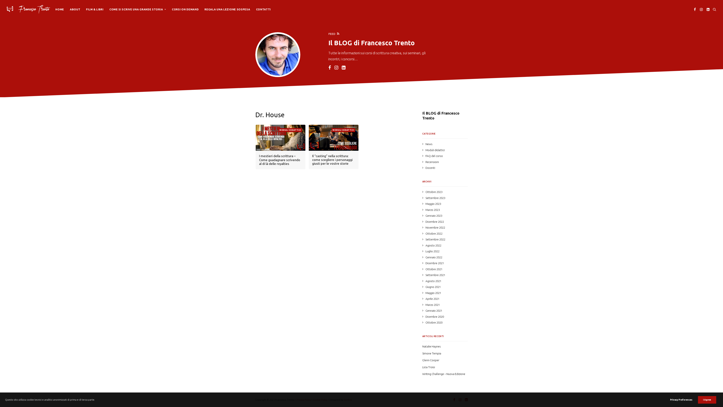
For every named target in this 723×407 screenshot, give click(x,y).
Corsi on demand (185, 9)
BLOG (343, 43)
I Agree (707, 400)
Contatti (263, 9)
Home (59, 9)
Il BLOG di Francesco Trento (440, 115)
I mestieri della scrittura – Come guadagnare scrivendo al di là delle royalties (279, 159)
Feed (331, 33)
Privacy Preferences (681, 400)
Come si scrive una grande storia (136, 9)
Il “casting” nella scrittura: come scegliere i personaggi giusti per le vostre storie (332, 159)
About (75, 9)
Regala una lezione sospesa (227, 9)
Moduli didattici (290, 130)
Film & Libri (94, 9)
